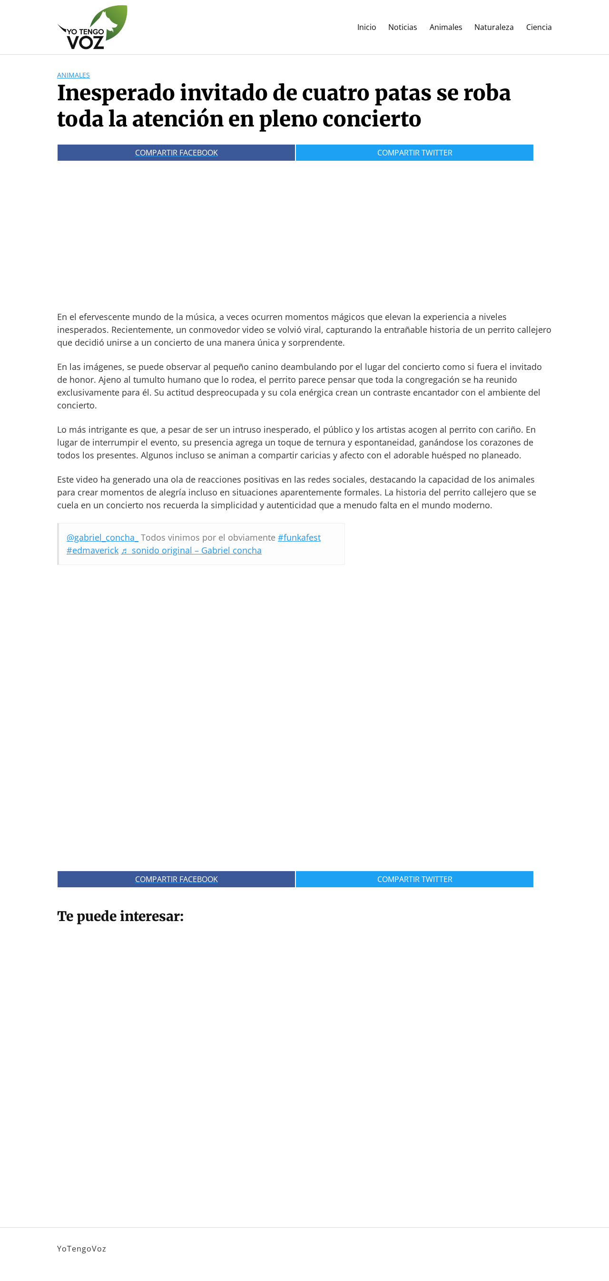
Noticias (402, 27)
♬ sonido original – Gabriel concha (191, 550)
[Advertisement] (304, 232)
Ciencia (539, 27)
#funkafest (299, 537)
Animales (446, 27)
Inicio (366, 27)
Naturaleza (494, 27)
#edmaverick (92, 550)
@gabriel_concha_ (102, 537)
